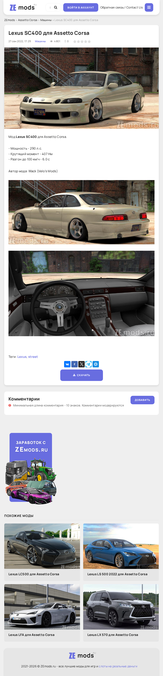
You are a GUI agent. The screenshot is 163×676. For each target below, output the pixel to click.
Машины (46, 20)
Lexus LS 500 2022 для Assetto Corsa (117, 574)
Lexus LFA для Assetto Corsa (31, 635)
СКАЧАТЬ (83, 375)
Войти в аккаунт (80, 7)
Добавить (142, 400)
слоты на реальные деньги (118, 666)
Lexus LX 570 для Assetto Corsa (112, 635)
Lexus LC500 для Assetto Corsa (33, 574)
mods (26, 7)
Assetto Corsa (27, 20)
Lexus (22, 356)
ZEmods (9, 20)
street (33, 356)
